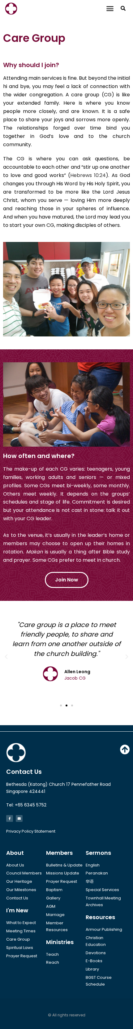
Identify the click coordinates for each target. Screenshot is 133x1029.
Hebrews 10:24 (88, 175)
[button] (110, 8)
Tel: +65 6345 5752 (26, 805)
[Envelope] (19, 818)
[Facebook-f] (9, 818)
